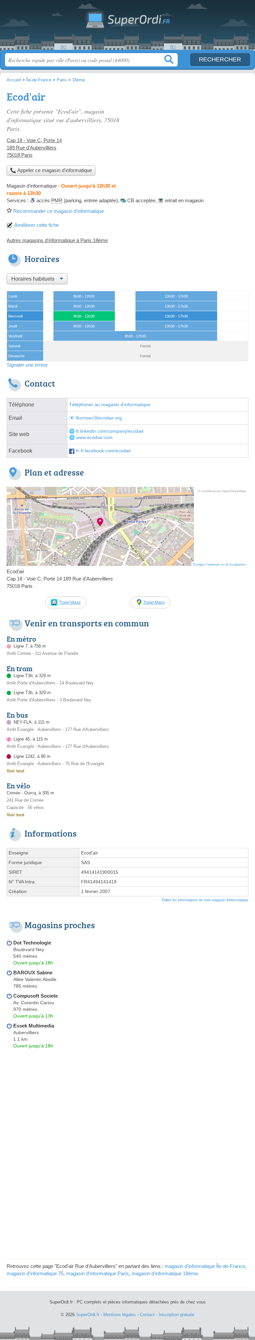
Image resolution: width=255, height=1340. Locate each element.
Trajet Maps (154, 602)
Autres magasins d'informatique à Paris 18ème (57, 240)
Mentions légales (119, 1314)
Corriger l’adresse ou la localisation (219, 564)
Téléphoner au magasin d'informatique (109, 404)
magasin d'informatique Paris (97, 1273)
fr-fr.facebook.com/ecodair (103, 450)
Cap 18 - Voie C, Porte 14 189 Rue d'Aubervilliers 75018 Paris (34, 147)
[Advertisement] (192, 134)
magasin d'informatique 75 (35, 1273)
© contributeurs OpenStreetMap (222, 491)
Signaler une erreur (27, 365)
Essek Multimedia (33, 1025)
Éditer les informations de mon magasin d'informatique (205, 900)
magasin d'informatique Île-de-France (205, 1266)
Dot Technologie (32, 942)
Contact (147, 1314)
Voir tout (15, 770)
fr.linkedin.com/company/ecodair (110, 431)
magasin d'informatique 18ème (164, 1273)
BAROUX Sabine (32, 972)
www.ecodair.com (94, 437)
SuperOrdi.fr (127, 27)
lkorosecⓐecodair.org (99, 417)
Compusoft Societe (35, 996)
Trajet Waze (70, 602)
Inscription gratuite (176, 1314)
